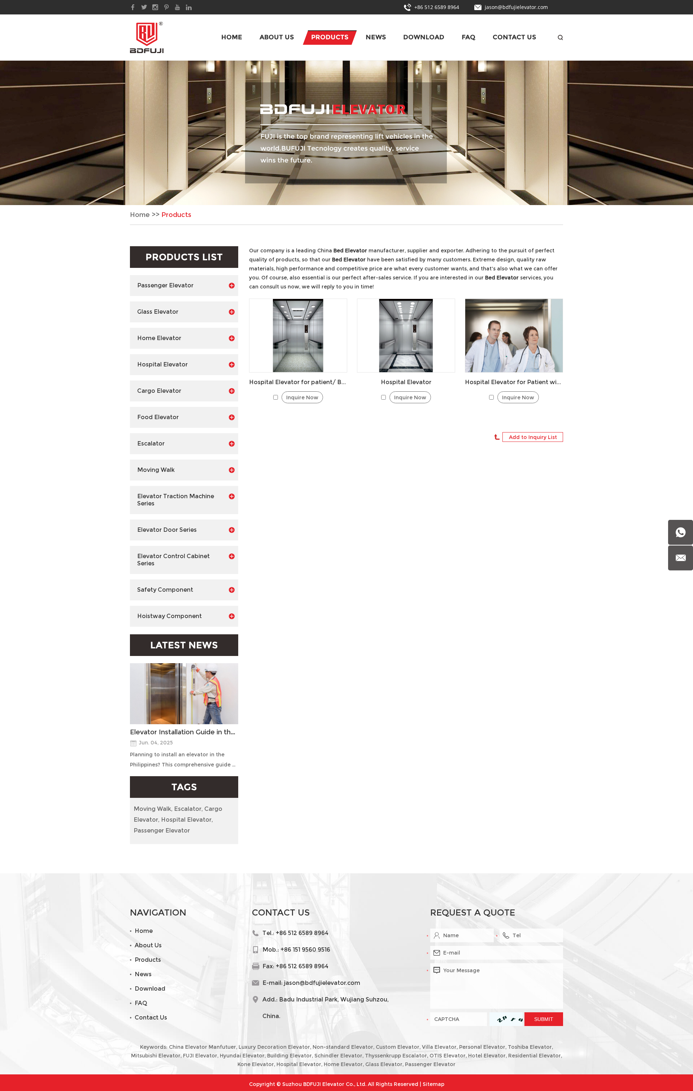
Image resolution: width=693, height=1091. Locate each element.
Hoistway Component (169, 616)
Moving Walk (156, 469)
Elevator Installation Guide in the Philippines (184, 732)
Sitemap (433, 1084)
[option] (346, 133)
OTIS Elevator (448, 1055)
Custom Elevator (397, 1047)
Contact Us (514, 37)
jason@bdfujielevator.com (516, 7)
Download (423, 37)
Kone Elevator (255, 1064)
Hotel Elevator (487, 1055)
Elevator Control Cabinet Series (173, 560)
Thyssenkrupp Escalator (396, 1055)
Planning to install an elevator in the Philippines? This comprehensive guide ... (182, 759)
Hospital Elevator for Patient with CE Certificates (514, 382)
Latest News (184, 645)
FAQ (468, 37)
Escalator (151, 443)
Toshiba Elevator (530, 1047)
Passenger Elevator (165, 285)
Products (329, 37)
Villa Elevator (439, 1047)
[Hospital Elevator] (406, 335)
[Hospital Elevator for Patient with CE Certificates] (514, 335)
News (376, 37)
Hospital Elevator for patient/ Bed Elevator (298, 382)
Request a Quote (472, 912)
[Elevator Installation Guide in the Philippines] (184, 693)
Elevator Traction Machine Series (175, 500)
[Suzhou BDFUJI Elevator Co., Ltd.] (147, 37)
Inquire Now (302, 397)
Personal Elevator (482, 1047)
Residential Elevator (534, 1055)
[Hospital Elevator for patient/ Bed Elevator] (298, 335)
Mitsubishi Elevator (155, 1055)
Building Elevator (289, 1055)
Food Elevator (158, 417)
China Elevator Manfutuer (202, 1047)
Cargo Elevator (159, 390)
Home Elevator (159, 338)
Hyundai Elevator (242, 1055)
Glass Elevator (157, 311)
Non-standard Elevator (343, 1047)
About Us (277, 37)
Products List (184, 257)
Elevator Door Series (167, 529)
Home (231, 37)
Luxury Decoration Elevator (274, 1047)
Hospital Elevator (406, 382)
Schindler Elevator (338, 1055)
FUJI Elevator (200, 1055)
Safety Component (165, 589)
